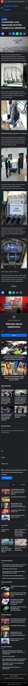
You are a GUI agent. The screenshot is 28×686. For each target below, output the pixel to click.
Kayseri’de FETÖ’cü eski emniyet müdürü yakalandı (20, 416)
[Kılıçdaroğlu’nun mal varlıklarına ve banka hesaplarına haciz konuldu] (6, 505)
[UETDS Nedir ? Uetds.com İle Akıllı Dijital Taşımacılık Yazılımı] (7, 542)
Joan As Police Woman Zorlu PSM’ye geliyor (13, 307)
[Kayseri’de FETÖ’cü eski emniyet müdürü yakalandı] (21, 409)
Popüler (5, 484)
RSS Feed (11, 674)
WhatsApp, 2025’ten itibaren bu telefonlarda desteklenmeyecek (18, 608)
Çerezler (21, 682)
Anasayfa (4, 16)
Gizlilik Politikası (14, 682)
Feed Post (15, 676)
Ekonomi (10, 16)
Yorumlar (22, 484)
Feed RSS (20, 674)
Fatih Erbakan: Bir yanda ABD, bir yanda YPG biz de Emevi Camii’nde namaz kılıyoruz (18, 492)
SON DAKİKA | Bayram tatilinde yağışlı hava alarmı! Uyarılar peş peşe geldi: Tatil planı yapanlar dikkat (20, 400)
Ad (2, 451)
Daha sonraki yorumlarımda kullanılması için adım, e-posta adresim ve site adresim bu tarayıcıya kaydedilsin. (14, 472)
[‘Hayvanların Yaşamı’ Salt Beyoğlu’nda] (6, 511)
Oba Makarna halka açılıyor (18, 497)
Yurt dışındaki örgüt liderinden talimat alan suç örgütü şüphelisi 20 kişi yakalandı (6, 417)
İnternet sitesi (4, 463)
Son (14, 484)
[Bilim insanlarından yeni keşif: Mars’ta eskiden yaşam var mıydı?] (5, 595)
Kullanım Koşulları (11, 684)
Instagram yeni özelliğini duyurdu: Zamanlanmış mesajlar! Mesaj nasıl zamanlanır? (17, 602)
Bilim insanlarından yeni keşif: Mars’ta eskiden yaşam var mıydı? (18, 594)
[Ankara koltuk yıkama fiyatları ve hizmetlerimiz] (21, 542)
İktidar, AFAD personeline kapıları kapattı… (18, 516)
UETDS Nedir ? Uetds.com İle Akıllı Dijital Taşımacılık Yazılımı (6, 549)
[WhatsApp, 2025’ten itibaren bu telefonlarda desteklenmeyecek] (5, 609)
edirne (14, 286)
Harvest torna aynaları (5, 530)
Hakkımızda (3, 682)
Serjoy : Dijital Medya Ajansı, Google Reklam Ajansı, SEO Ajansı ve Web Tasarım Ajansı (20, 533)
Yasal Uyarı (18, 684)
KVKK (25, 682)
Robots (16, 674)
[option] (14, 305)
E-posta (3, 457)
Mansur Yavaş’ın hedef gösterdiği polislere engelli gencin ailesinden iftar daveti (6, 400)
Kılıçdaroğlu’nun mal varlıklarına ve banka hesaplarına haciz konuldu (18, 505)
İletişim (8, 682)
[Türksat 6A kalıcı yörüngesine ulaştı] (5, 588)
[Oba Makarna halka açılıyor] (6, 499)
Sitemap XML (5, 674)
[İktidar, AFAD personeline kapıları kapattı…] (6, 517)
